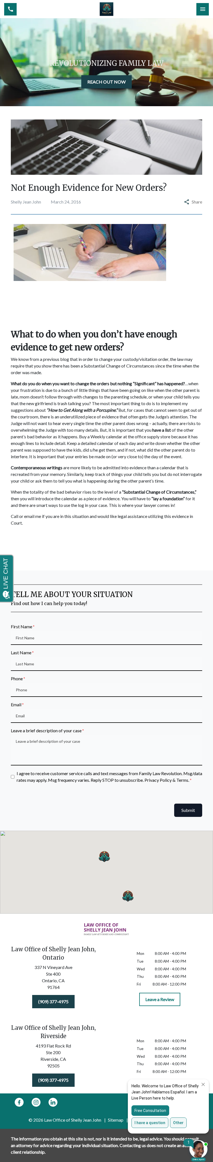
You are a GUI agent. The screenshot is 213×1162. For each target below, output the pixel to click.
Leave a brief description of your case (46, 730)
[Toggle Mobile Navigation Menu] (202, 9)
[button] (104, 856)
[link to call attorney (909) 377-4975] (10, 9)
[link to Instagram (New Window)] (36, 1102)
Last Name (21, 652)
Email (16, 704)
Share (197, 201)
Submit (188, 810)
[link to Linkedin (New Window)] (53, 1102)
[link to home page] (106, 9)
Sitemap (115, 1119)
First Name (21, 626)
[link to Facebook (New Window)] (19, 1102)
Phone (17, 678)
